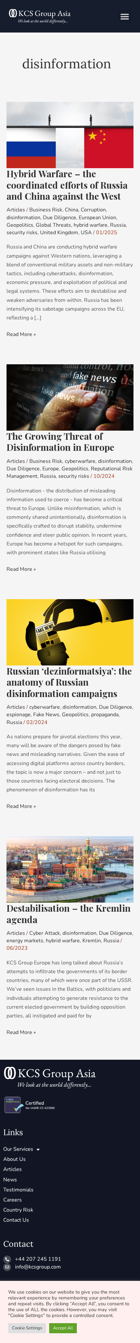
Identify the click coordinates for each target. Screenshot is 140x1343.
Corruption (93, 209)
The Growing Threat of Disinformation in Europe (60, 441)
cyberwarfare (80, 461)
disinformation (23, 217)
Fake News (46, 714)
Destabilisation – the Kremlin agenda (69, 913)
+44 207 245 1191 (38, 1259)
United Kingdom (59, 232)
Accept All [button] (63, 1328)
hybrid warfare (90, 225)
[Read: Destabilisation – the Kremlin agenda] (70, 869)
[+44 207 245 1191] (7, 1259)
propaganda (105, 714)
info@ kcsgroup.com (38, 1266)
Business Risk (45, 209)
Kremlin (91, 940)
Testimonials (18, 1189)
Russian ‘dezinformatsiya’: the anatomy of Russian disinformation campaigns (69, 682)
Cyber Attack (44, 933)
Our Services (18, 1149)
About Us (14, 1159)
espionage (19, 714)
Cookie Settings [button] (27, 1328)
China (71, 209)
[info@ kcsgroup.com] (7, 1267)
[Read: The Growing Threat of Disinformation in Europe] (70, 397)
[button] (125, 16)
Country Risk (18, 1210)
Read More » (21, 334)
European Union (97, 217)
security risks (22, 232)
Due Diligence (59, 217)
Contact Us (16, 1220)
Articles (16, 209)
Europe (50, 468)
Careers (12, 1199)
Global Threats (53, 225)
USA (86, 232)
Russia (118, 225)
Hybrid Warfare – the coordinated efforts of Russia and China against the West (67, 185)
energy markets (25, 940)
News (10, 1179)
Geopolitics (20, 225)
